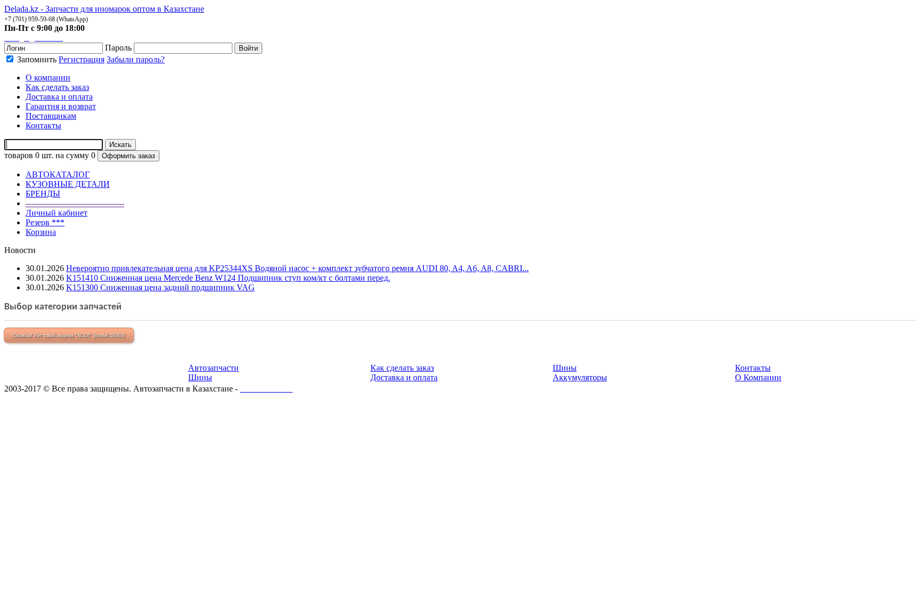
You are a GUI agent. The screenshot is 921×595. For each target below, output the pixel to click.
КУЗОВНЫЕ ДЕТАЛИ (68, 184)
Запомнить (35, 59)
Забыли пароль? (136, 59)
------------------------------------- (75, 203)
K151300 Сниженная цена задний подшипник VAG (160, 287)
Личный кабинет (56, 212)
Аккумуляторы (580, 377)
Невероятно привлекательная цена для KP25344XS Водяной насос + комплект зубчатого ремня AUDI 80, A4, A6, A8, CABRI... (297, 268)
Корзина (41, 232)
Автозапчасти (213, 367)
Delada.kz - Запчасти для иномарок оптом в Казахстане (104, 8)
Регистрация (81, 59)
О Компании (758, 377)
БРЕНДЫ (43, 193)
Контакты (753, 367)
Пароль (118, 47)
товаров (18, 155)
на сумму (72, 155)
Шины (200, 377)
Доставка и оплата (404, 377)
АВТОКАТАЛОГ (58, 174)
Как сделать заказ (402, 367)
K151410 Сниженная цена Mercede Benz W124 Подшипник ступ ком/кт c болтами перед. (228, 277)
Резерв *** (45, 222)
